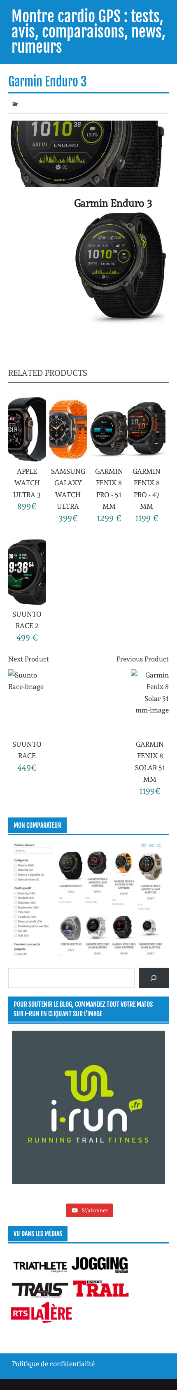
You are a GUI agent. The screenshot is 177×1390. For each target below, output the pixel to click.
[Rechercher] (154, 978)
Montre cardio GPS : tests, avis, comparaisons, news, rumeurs (88, 31)
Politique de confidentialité (53, 1364)
